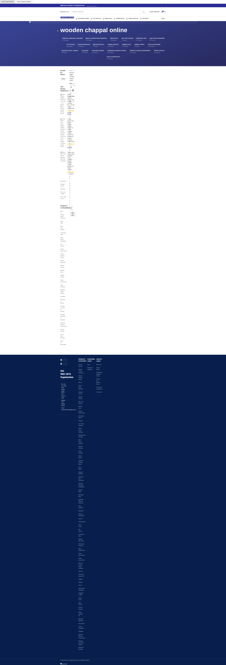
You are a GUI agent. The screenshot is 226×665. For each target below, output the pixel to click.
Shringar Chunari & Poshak (62, 309)
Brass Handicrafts (81, 549)
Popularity (63, 181)
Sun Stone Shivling (81, 424)
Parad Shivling (80, 452)
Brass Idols (61, 222)
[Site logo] (64, 11)
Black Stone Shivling (80, 441)
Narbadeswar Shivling (82, 436)
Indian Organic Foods (62, 255)
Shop (88, 364)
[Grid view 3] (73, 90)
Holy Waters (80, 603)
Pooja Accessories (62, 281)
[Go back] (58, 31)
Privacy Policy (98, 368)
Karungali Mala (80, 495)
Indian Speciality (62, 261)
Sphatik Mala (80, 490)
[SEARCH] (144, 12)
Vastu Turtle (79, 525)
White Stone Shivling (80, 430)
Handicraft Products (81, 544)
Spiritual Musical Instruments (62, 324)
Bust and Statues (62, 228)
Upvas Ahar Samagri (62, 336)
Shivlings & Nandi (62, 301)
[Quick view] (70, 104)
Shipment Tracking (81, 648)
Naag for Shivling (80, 473)
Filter (63, 79)
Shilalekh (62, 296)
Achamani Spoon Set (81, 575)
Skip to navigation (7, 1)
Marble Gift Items (81, 540)
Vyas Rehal (81, 623)
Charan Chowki (80, 608)
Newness (62, 189)
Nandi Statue (80, 457)
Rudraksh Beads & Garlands (81, 501)
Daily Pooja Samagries (62, 239)
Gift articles (62, 245)
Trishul (80, 585)
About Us (98, 364)
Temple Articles (62, 330)
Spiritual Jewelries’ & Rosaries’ (81, 485)
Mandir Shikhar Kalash (80, 377)
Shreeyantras (81, 521)
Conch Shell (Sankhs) (80, 387)
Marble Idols (62, 271)
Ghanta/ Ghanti (80, 393)
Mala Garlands (80, 507)
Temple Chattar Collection (81, 371)
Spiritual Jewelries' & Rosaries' (62, 317)
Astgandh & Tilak (81, 594)
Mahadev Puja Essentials (81, 478)
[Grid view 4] (70, 94)
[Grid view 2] (70, 90)
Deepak (80, 579)
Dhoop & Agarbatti (80, 619)
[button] (72, 214)
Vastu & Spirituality (62, 342)
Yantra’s (80, 518)
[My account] (164, 5)
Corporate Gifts (62, 233)
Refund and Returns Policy (98, 381)
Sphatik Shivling (80, 447)
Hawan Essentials (81, 627)
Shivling (80, 421)
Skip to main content (24, 1)
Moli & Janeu (80, 598)
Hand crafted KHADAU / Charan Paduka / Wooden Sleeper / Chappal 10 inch (70, 155)
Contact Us (99, 392)
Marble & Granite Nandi (80, 462)
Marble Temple (62, 276)
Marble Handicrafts (81, 412)
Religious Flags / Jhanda (62, 291)
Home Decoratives (62, 250)
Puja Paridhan (62, 285)
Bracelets (80, 511)
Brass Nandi (80, 468)
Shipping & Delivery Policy (99, 374)
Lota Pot (80, 571)
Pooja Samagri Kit (80, 614)
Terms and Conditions (99, 388)
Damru (80, 382)
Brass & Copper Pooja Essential (62, 215)
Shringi (80, 582)
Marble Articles (62, 266)
